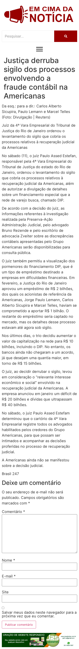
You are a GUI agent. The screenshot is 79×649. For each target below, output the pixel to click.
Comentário (13, 512)
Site (5, 592)
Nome (8, 560)
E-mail (9, 576)
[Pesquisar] (65, 36)
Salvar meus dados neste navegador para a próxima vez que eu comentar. (39, 614)
